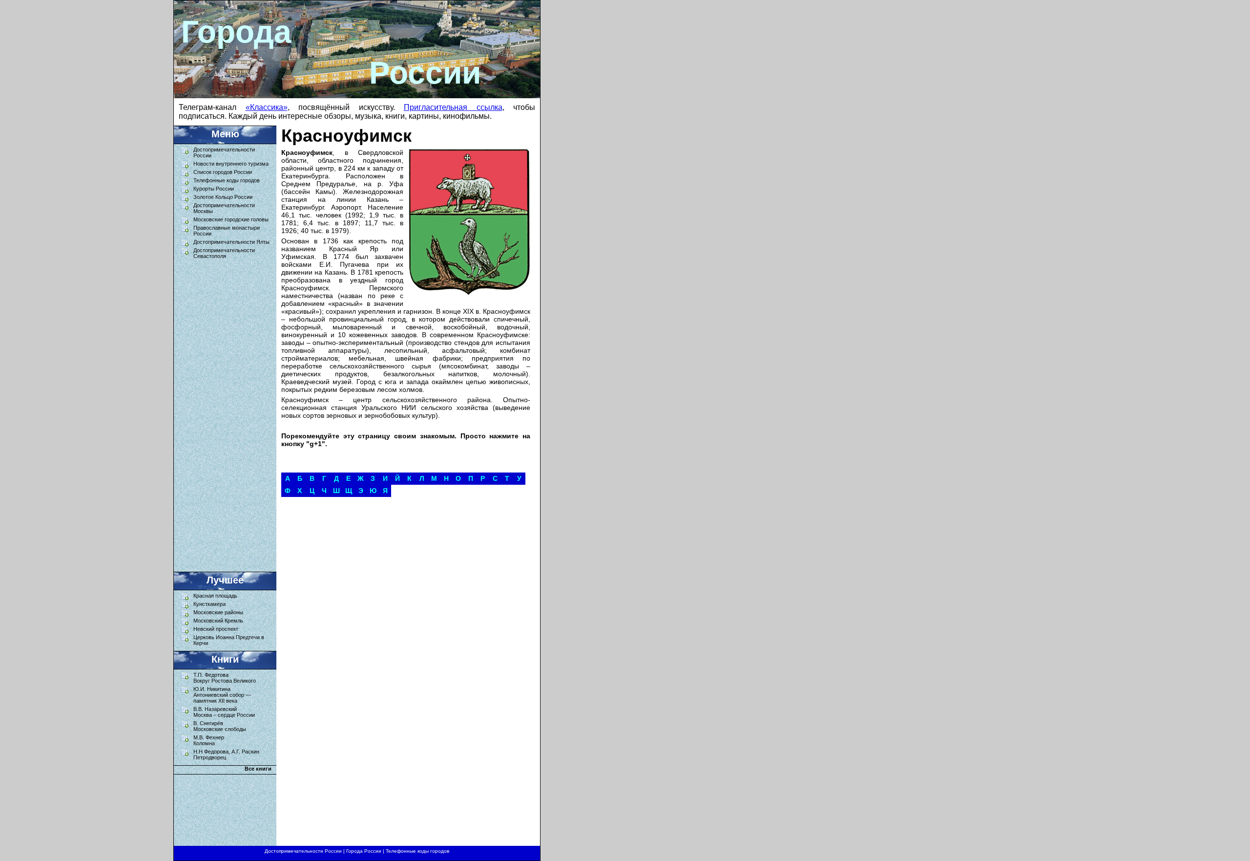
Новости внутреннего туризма (231, 164)
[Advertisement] (220, 413)
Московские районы (218, 612)
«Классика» (267, 107)
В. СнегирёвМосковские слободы (219, 726)
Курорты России (213, 189)
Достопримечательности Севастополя (224, 253)
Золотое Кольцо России (222, 197)
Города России (363, 851)
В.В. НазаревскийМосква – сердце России (224, 712)
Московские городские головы (231, 219)
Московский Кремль (218, 621)
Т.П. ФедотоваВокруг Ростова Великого (224, 678)
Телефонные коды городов (226, 180)
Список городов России (222, 172)
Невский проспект (215, 629)
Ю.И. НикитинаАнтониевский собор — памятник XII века (222, 695)
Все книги (258, 769)
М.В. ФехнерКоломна (208, 740)
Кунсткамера (209, 604)
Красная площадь (215, 596)
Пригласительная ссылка (453, 107)
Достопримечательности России (303, 851)
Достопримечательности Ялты (231, 242)
